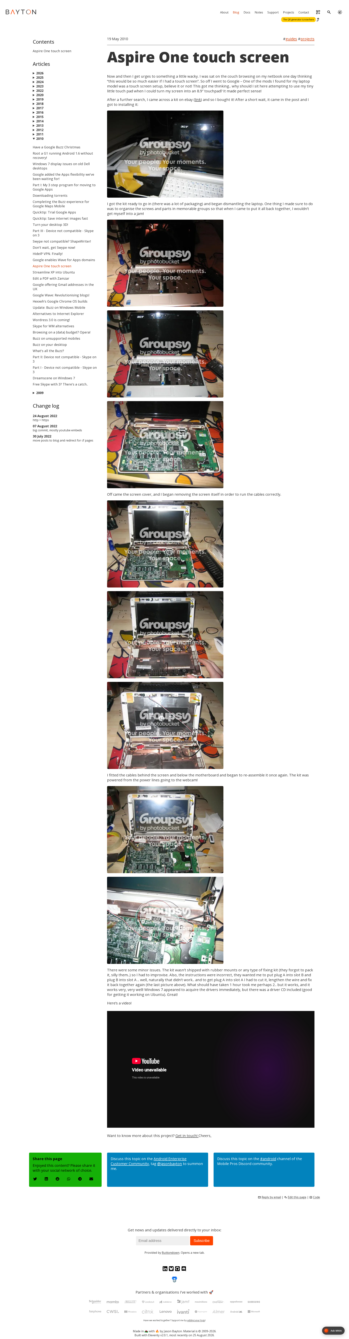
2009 (39, 393)
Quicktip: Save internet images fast (60, 218)
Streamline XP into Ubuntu (54, 272)
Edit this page (297, 1197)
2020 (39, 95)
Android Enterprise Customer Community (148, 1161)
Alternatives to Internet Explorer (58, 313)
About (224, 12)
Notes (259, 12)
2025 (39, 77)
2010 (39, 138)
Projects (288, 12)
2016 (39, 112)
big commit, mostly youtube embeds (57, 430)
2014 (39, 121)
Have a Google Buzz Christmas (56, 147)
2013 (39, 125)
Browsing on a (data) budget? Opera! (61, 332)
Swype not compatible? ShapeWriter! (62, 241)
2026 (39, 73)
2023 (39, 86)
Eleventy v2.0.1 (158, 1335)
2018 (39, 103)
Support (273, 12)
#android (268, 1158)
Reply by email (271, 1197)
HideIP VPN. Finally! (48, 253)
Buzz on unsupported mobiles (56, 338)
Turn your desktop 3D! (50, 224)
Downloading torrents (50, 195)
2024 (39, 82)
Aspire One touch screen (52, 266)
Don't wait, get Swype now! (54, 247)
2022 (39, 90)
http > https (41, 420)
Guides (291, 38)
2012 (39, 130)
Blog (236, 12)
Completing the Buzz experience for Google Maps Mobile (61, 203)
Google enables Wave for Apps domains (64, 260)
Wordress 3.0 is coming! (51, 320)
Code (316, 1197)
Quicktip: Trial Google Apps (54, 212)
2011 (39, 134)
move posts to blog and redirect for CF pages (63, 440)
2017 (39, 108)
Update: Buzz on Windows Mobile (59, 307)
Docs (247, 12)
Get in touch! (186, 1135)
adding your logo (196, 1320)
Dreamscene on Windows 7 (54, 378)
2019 (39, 99)
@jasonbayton (169, 1163)
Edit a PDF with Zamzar (51, 278)
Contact (303, 12)
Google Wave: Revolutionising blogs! (61, 295)
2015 (39, 117)
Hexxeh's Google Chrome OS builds (60, 301)
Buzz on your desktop (50, 344)
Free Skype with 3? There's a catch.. (60, 384)
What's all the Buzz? (48, 351)
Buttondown (170, 1252)
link (198, 99)
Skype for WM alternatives (53, 326)
